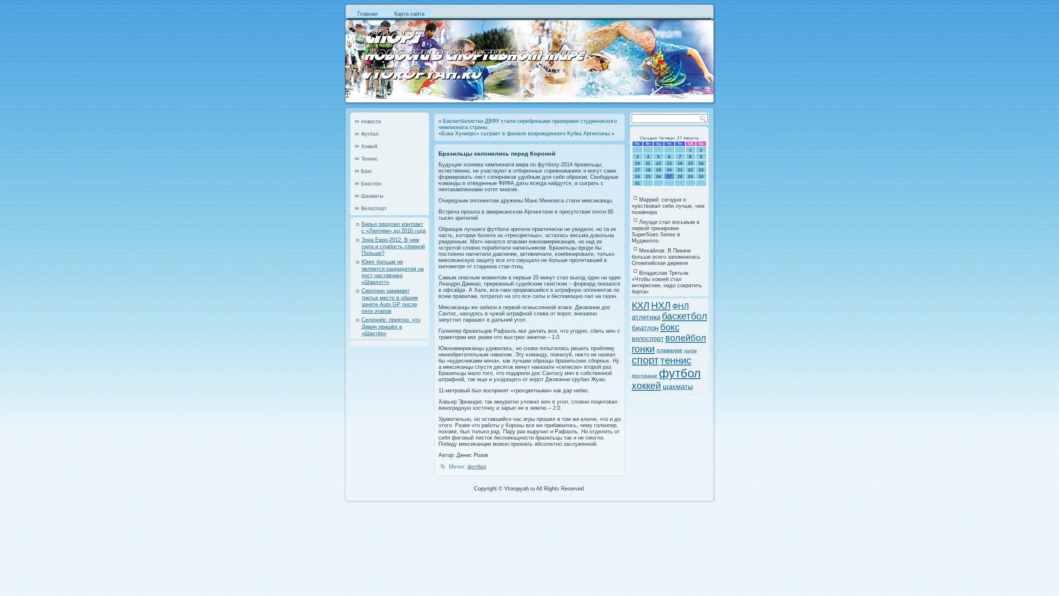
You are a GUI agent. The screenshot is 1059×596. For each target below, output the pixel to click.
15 (690, 163)
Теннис (369, 159)
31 (637, 183)
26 (658, 176)
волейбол (685, 338)
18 (648, 170)
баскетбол (684, 316)
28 (680, 176)
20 (669, 170)
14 (680, 163)
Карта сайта (409, 14)
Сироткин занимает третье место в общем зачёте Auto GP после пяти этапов (390, 301)
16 (701, 163)
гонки (643, 349)
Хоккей (369, 146)
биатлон (645, 328)
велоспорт (648, 338)
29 (690, 176)
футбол (476, 467)
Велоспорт (374, 208)
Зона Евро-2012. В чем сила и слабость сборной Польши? (393, 247)
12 (658, 163)
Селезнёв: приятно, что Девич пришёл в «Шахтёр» (391, 326)
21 (680, 170)
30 (701, 176)
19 (658, 170)
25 (648, 176)
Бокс (366, 171)
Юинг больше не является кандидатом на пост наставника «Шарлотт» (393, 272)
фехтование (644, 375)
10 (637, 163)
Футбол (370, 134)
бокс (669, 327)
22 (690, 170)
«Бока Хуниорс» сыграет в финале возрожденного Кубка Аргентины (524, 133)
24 (637, 176)
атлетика (646, 317)
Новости (371, 122)
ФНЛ (680, 306)
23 (701, 170)
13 (669, 163)
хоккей (646, 385)
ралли (690, 350)
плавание (669, 350)
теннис (675, 360)
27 (669, 176)
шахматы (678, 386)
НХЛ (661, 305)
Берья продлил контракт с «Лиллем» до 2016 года (394, 227)
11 (648, 163)
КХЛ (640, 305)
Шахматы (372, 196)
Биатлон (371, 184)
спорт (645, 360)
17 (637, 170)
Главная (367, 14)
